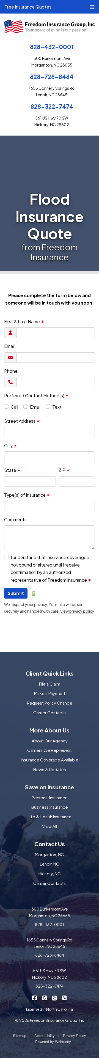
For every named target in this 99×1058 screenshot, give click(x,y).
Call (14, 407)
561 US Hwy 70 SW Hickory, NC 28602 (49, 974)
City (10, 445)
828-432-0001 (52, 47)
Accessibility (44, 1035)
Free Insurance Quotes (27, 7)
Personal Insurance (50, 797)
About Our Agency (50, 740)
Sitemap (19, 1035)
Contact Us (49, 843)
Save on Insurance (49, 787)
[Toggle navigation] (92, 6)
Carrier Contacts (49, 712)
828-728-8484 (51, 76)
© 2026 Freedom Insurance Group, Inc (49, 1020)
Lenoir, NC (49, 863)
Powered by (53, 1041)
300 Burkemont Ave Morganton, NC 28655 (49, 912)
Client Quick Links (50, 673)
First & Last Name (24, 321)
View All (49, 826)
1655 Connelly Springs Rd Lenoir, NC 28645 (49, 943)
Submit (16, 593)
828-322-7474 (52, 106)
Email (9, 346)
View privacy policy (77, 611)
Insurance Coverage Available (49, 759)
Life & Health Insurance (50, 816)
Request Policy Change (49, 702)
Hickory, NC (49, 873)
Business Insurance (49, 807)
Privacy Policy (74, 1035)
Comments (15, 519)
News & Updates (49, 769)
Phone (11, 371)
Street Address (22, 421)
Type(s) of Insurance (27, 495)
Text (57, 407)
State (12, 470)
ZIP (64, 470)
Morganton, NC (49, 854)
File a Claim (49, 683)
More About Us (49, 730)
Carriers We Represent (49, 750)
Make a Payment (49, 693)
